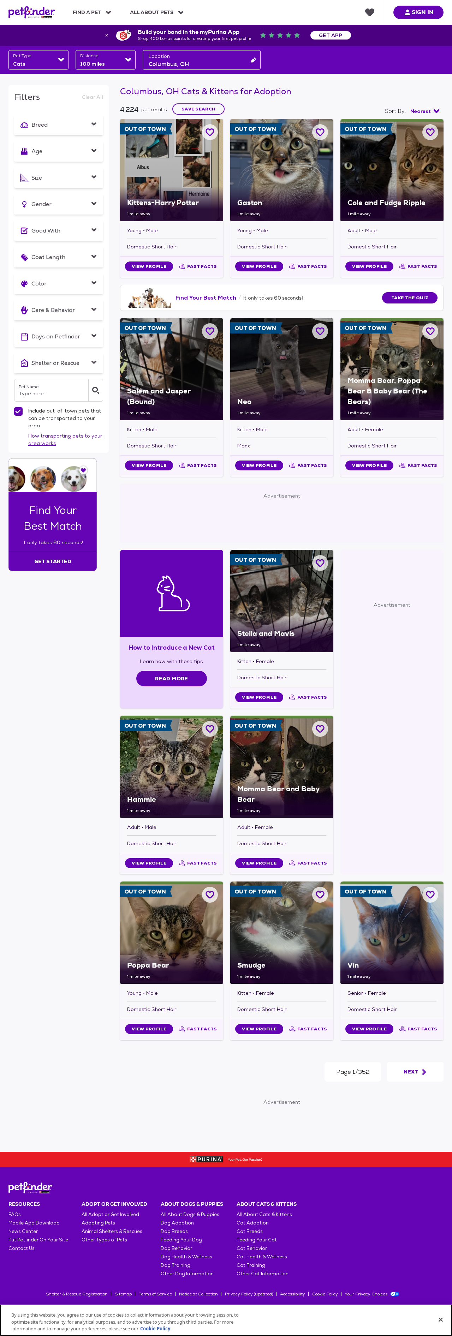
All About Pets (151, 12)
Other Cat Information (263, 1274)
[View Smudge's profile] (281, 932)
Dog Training (175, 1265)
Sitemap (123, 1294)
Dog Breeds (174, 1231)
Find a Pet (87, 12)
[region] (226, 1320)
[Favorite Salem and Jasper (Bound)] (210, 331)
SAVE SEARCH (198, 109)
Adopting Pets (98, 1223)
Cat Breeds (250, 1231)
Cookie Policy (325, 1294)
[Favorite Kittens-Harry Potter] (210, 132)
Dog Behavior (176, 1248)
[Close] (440, 1319)
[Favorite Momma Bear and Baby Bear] (320, 728)
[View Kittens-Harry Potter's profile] (171, 170)
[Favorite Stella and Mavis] (320, 563)
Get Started (52, 561)
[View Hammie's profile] (171, 767)
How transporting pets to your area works (65, 439)
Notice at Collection (198, 1294)
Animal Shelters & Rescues (112, 1231)
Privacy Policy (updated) (249, 1294)
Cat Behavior (252, 1248)
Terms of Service (155, 1294)
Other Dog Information (187, 1274)
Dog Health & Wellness (186, 1257)
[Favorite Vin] (430, 894)
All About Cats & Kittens (264, 1214)
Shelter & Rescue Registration (77, 1294)
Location (159, 56)
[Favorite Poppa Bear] (210, 894)
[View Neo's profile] (281, 369)
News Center (23, 1231)
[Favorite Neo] (320, 331)
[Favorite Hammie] (210, 728)
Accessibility (292, 1294)
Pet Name (28, 387)
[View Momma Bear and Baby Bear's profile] (281, 767)
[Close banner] (106, 35)
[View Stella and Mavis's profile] (281, 601)
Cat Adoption (253, 1223)
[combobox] (38, 60)
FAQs (14, 1214)
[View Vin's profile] (392, 932)
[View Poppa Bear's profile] (171, 932)
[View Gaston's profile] (281, 170)
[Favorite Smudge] (320, 894)
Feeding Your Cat (257, 1240)
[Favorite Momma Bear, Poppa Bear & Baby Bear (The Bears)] (430, 331)
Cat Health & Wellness (262, 1257)
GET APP (331, 35)
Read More (171, 678)
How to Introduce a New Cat (172, 647)
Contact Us (21, 1248)
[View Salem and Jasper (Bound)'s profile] (171, 369)
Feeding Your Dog (181, 1240)
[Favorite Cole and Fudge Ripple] (430, 132)
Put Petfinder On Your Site (38, 1240)
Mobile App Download (34, 1223)
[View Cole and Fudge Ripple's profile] (392, 170)
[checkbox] (18, 411)
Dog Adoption (177, 1223)
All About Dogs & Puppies (190, 1214)
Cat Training (251, 1265)
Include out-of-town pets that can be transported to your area (64, 418)
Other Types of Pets (104, 1240)
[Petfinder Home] (31, 12)
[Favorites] (369, 12)
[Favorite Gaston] (320, 132)
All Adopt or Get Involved (110, 1214)
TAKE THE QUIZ (409, 298)
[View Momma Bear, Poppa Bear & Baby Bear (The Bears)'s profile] (392, 369)
